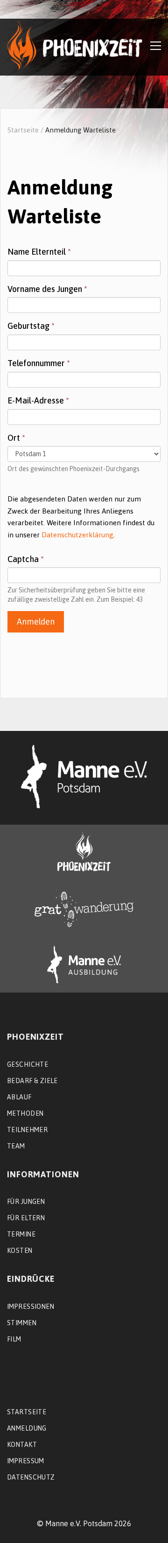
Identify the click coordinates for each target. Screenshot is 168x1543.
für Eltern (26, 1218)
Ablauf (19, 1097)
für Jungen (26, 1201)
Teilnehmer (27, 1129)
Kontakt (22, 1444)
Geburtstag (31, 326)
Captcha (25, 559)
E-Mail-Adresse (38, 400)
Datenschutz (31, 1477)
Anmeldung (27, 1428)
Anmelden (36, 621)
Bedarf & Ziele (32, 1080)
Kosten (20, 1250)
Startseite (23, 130)
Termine (21, 1234)
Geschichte (27, 1064)
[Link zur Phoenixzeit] (84, 851)
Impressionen (30, 1306)
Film (14, 1339)
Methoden (25, 1113)
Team (16, 1146)
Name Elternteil (39, 252)
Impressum (25, 1461)
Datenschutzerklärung (77, 535)
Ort (16, 438)
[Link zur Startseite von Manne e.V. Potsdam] (84, 776)
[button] (155, 45)
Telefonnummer (38, 363)
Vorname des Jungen (47, 289)
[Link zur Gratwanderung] (84, 908)
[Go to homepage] (74, 45)
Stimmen (21, 1323)
